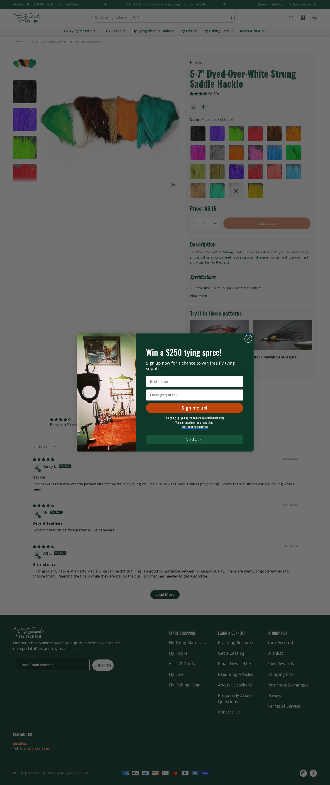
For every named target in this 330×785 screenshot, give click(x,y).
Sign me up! (194, 408)
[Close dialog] (248, 338)
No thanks (194, 439)
